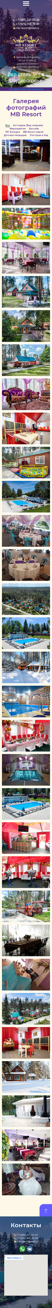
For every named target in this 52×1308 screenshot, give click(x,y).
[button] (26, 3)
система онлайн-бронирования (26, 89)
